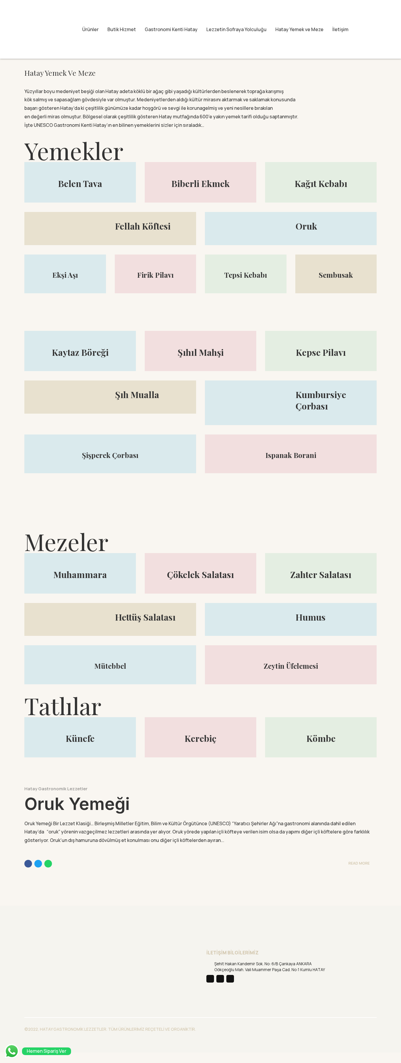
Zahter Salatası (320, 574)
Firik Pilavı (155, 274)
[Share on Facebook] (28, 863)
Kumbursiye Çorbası (321, 400)
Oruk (306, 226)
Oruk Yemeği (77, 804)
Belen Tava (80, 183)
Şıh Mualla (137, 394)
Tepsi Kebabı (245, 274)
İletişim (340, 29)
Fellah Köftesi (143, 226)
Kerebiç (200, 738)
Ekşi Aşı (65, 274)
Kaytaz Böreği (80, 352)
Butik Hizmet (121, 29)
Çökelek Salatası (200, 574)
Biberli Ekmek (200, 183)
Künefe (80, 738)
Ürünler (90, 29)
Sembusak (336, 274)
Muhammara (80, 574)
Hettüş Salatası (145, 617)
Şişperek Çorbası (110, 455)
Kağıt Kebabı (321, 183)
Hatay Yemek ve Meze (299, 29)
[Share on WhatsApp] (48, 863)
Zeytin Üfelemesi (291, 666)
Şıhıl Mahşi (201, 352)
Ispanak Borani (290, 455)
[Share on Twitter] (38, 863)
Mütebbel (110, 666)
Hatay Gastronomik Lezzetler (55, 789)
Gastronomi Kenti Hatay (171, 29)
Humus (311, 617)
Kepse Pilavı (321, 352)
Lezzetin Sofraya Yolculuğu (236, 29)
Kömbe (321, 738)
